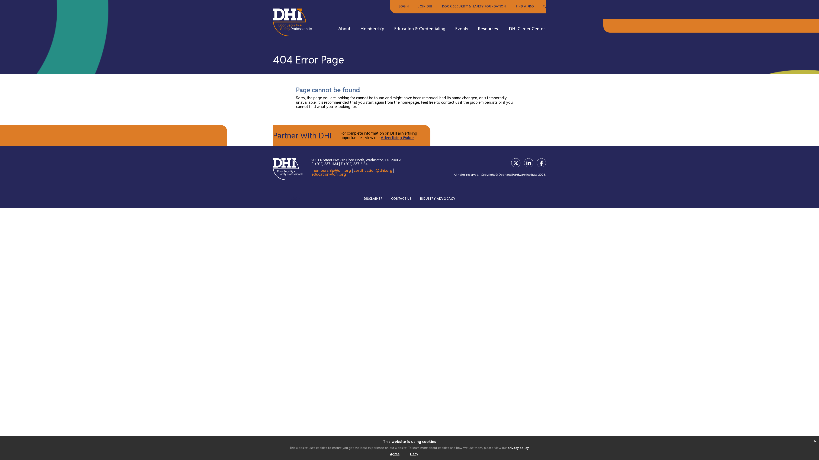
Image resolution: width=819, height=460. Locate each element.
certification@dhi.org (373, 170)
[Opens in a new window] (515, 162)
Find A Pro (525, 6)
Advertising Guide (397, 137)
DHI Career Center (527, 29)
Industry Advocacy (437, 199)
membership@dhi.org (331, 170)
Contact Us (401, 199)
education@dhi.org (328, 174)
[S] (544, 7)
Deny (414, 454)
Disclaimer (373, 199)
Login (404, 6)
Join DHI (425, 6)
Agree (394, 454)
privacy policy (518, 448)
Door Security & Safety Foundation (474, 6)
